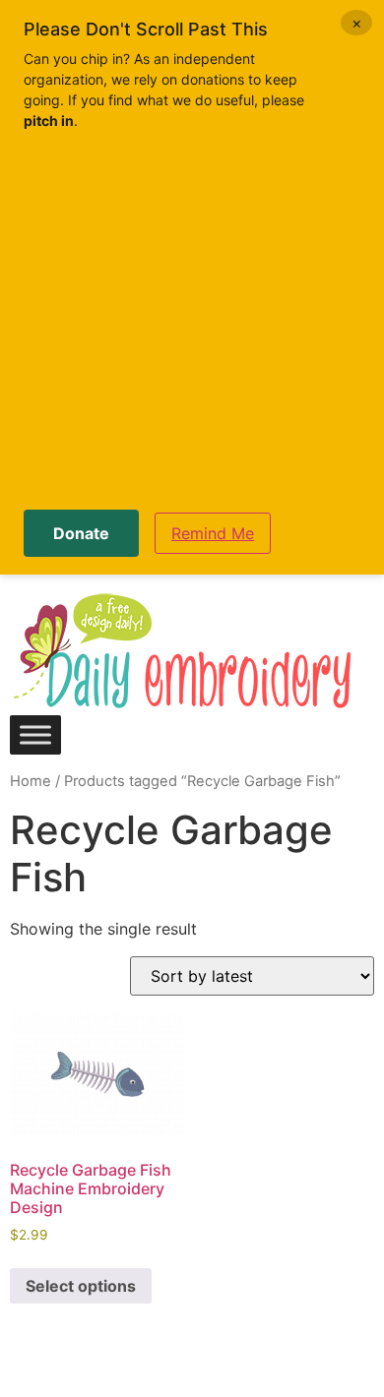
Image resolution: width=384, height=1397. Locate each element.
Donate (81, 533)
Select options (81, 1286)
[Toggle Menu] (35, 734)
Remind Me (212, 533)
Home (30, 781)
